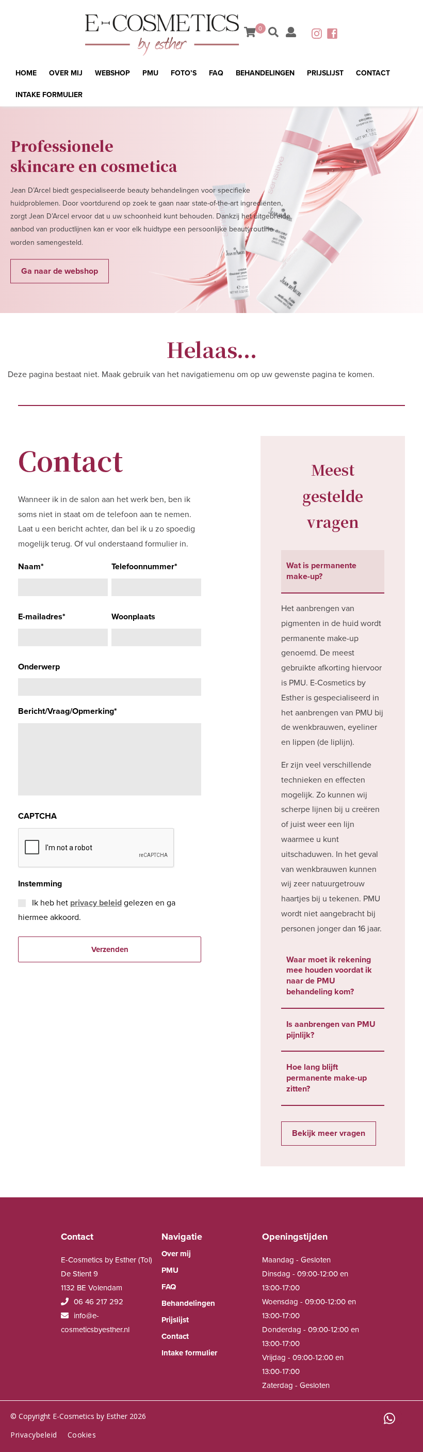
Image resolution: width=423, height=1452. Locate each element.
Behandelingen (265, 73)
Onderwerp (39, 667)
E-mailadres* (42, 617)
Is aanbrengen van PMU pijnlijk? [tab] (331, 1029)
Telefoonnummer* (144, 566)
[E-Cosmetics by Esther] (163, 33)
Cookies (82, 1435)
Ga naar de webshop (59, 271)
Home (26, 73)
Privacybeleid (33, 1435)
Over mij (66, 73)
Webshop (112, 73)
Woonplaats (133, 617)
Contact (373, 73)
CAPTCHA (37, 816)
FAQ (216, 73)
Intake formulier (49, 94)
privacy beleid (96, 903)
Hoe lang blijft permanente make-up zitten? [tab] (326, 1078)
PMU (150, 73)
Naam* (31, 566)
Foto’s (184, 73)
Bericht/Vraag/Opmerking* (67, 711)
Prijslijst (325, 73)
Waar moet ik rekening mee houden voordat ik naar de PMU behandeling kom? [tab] (329, 976)
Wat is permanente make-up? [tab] (321, 571)
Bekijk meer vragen (328, 1133)
